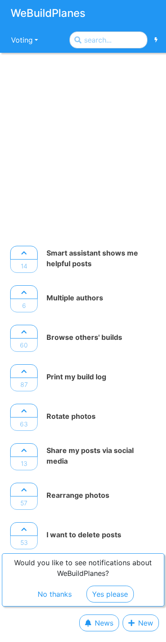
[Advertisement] (83, 146)
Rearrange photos (77, 495)
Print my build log (76, 376)
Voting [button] (22, 39)
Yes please (110, 594)
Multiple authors (74, 297)
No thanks (55, 594)
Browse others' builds (84, 337)
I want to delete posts (83, 534)
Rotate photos (71, 416)
